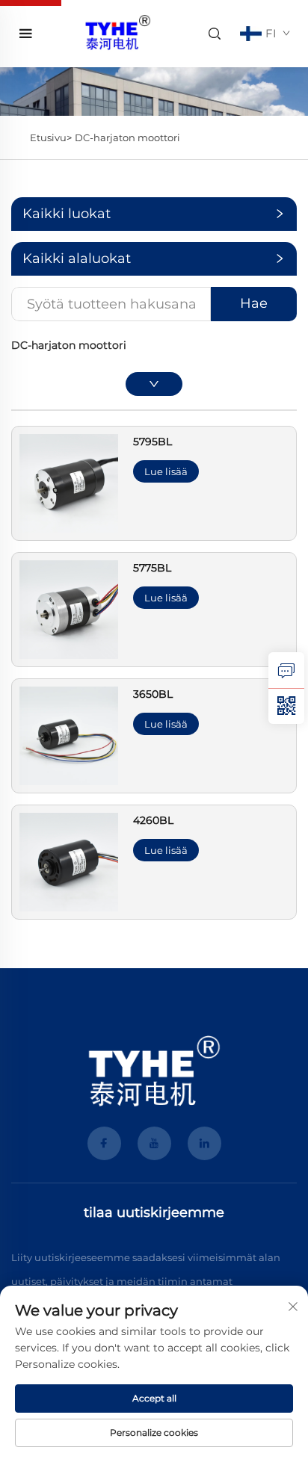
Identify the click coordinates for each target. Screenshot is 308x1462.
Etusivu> (51, 137)
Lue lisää (166, 471)
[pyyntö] (286, 670)
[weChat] (286, 706)
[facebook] (104, 1143)
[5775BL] (68, 608)
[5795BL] (68, 482)
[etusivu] (117, 32)
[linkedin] (204, 1143)
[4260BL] (68, 861)
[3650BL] (68, 735)
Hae (254, 303)
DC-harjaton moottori (127, 137)
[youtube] (154, 1143)
